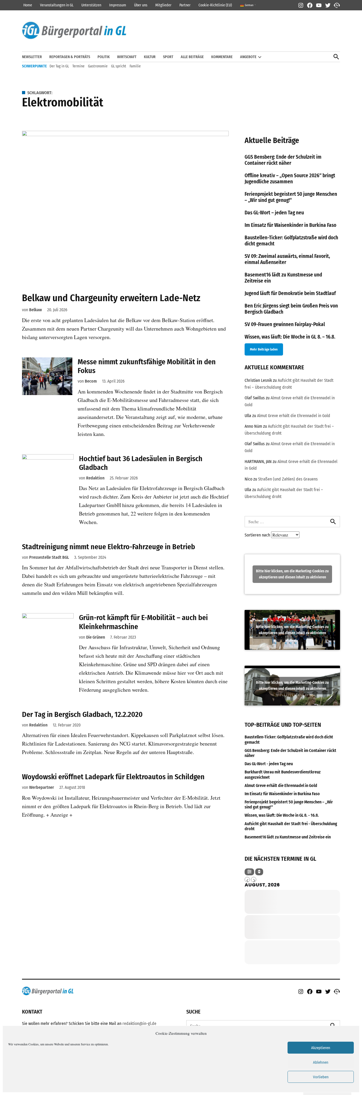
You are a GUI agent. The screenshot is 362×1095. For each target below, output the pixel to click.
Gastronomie (98, 66)
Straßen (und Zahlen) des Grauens (288, 479)
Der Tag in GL (59, 66)
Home (27, 5)
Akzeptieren (320, 1047)
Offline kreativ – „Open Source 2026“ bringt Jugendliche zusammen (290, 178)
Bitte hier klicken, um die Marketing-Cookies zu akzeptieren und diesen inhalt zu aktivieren (292, 574)
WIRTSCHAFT (126, 57)
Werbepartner (41, 787)
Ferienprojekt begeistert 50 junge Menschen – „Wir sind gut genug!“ (291, 197)
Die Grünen (95, 637)
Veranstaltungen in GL (56, 5)
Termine (78, 66)
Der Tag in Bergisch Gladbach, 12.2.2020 (82, 714)
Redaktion (95, 478)
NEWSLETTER (32, 57)
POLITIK (104, 57)
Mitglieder (163, 5)
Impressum (117, 5)
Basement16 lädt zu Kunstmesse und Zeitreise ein (288, 836)
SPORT (168, 57)
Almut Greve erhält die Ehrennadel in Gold (293, 415)
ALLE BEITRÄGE (192, 57)
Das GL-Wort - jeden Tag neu (269, 763)
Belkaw (35, 309)
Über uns (140, 5)
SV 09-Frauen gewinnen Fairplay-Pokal (285, 324)
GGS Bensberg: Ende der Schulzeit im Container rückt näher (283, 160)
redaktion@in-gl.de (139, 1023)
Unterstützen (91, 5)
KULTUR (150, 57)
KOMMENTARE (222, 57)
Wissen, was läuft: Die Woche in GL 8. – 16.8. (290, 337)
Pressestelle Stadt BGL (49, 557)
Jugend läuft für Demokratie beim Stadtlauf (290, 293)
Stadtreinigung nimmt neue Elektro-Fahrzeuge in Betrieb (108, 546)
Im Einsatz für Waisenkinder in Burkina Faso (290, 225)
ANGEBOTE (248, 57)
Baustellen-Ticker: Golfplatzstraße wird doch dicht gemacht (289, 739)
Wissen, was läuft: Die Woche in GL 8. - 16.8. (282, 815)
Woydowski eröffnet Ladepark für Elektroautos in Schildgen (113, 776)
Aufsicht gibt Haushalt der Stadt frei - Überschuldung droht (291, 826)
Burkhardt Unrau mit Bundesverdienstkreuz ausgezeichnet (283, 774)
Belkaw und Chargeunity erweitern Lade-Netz (111, 298)
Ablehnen (320, 1062)
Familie (135, 66)
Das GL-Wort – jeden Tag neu (274, 213)
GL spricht (118, 66)
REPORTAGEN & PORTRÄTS (69, 57)
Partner (185, 5)
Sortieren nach (258, 535)
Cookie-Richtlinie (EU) (215, 5)
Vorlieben (321, 1077)
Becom (91, 381)
